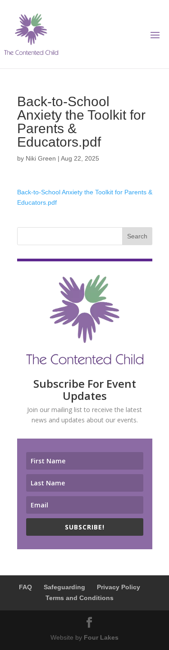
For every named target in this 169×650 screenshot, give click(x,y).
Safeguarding (64, 587)
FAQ (25, 587)
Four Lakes (101, 637)
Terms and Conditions (80, 597)
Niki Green (41, 158)
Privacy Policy (118, 587)
